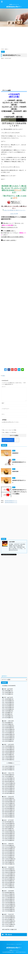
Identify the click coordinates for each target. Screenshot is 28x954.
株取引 (3, 375)
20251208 (15, 471)
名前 (3, 403)
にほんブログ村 (14, 213)
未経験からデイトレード (14, 950)
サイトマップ (19, 944)
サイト (3, 414)
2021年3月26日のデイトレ (11, 500)
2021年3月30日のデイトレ (11, 502)
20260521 (15, 453)
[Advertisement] (14, 37)
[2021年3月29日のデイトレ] (19, 369)
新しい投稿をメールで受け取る (9, 432)
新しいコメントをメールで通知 (9, 430)
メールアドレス (5, 408)
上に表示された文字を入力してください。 (11, 422)
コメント (4, 386)
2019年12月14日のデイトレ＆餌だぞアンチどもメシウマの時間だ (19, 491)
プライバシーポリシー (11, 944)
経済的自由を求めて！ (14, 7)
